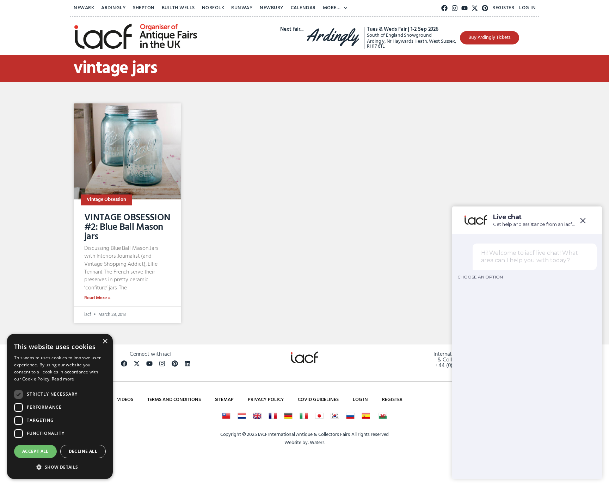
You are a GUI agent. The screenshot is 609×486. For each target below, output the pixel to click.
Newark (84, 8)
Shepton (144, 8)
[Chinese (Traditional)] (226, 415)
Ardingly (113, 8)
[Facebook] (444, 8)
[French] (273, 415)
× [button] (104, 341)
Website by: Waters (304, 443)
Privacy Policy (266, 400)
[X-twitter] (475, 8)
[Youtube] (465, 8)
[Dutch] (242, 415)
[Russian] (350, 415)
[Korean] (335, 415)
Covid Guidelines (318, 400)
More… (332, 8)
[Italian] (304, 415)
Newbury (272, 8)
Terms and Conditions (174, 400)
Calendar (303, 8)
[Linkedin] (187, 363)
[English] (257, 415)
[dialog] (60, 406)
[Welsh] (382, 415)
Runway (242, 8)
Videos (125, 400)
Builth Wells (178, 8)
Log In (527, 8)
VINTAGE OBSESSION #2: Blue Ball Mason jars (127, 227)
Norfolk (213, 8)
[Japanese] (319, 415)
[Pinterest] (485, 8)
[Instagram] (454, 8)
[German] (288, 415)
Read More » (97, 298)
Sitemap (224, 400)
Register (503, 8)
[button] (60, 467)
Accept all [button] (35, 451)
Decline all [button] (83, 451)
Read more (63, 379)
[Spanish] (366, 415)
